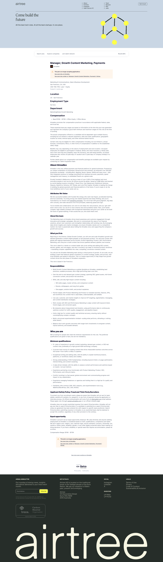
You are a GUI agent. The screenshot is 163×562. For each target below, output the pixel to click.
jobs (40, 54)
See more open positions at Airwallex (81, 455)
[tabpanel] (81, 298)
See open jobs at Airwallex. (62, 74)
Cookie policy (85, 470)
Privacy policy (77, 470)
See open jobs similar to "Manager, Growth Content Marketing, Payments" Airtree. (78, 76)
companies (53, 54)
